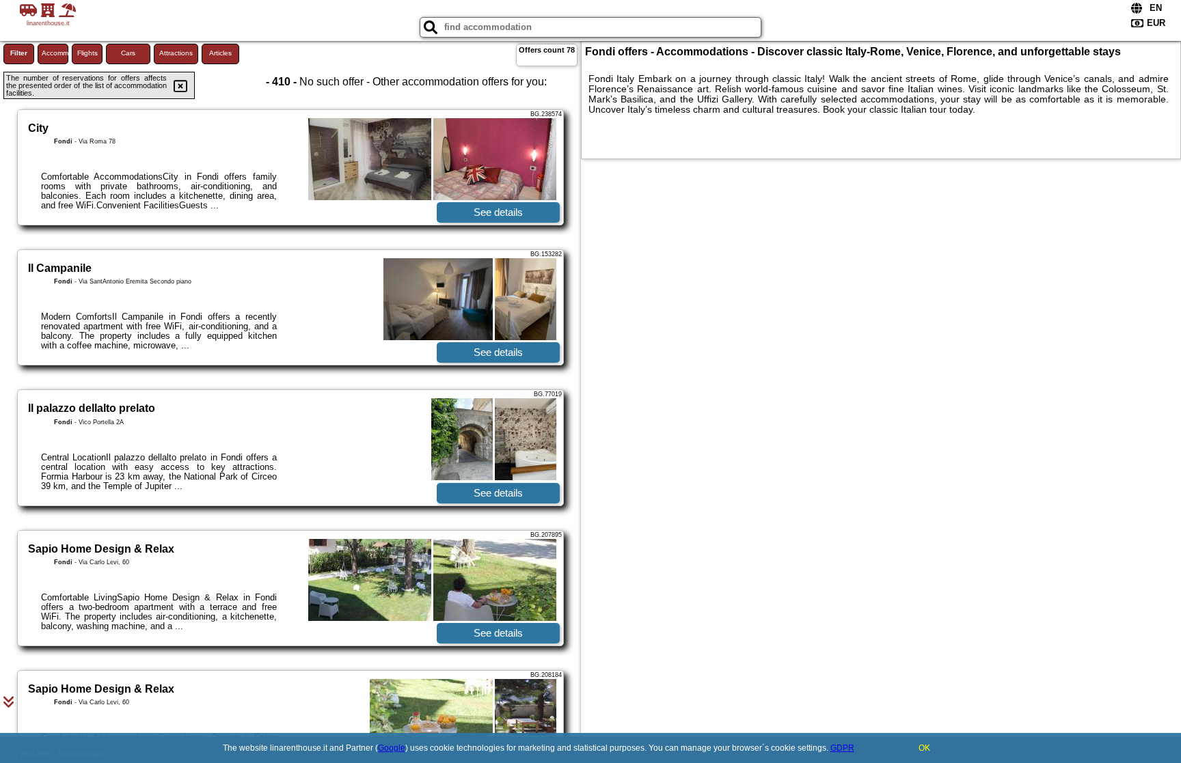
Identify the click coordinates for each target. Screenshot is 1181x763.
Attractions (176, 53)
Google (391, 748)
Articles (220, 53)
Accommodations (55, 53)
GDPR (842, 748)
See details (498, 212)
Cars (128, 53)
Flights (87, 53)
